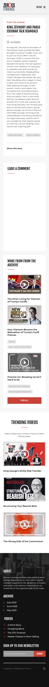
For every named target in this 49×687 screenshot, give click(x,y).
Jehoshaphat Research (20, 391)
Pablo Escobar (15, 135)
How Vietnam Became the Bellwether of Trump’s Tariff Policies (23, 332)
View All (24, 400)
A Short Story (14, 625)
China (12, 341)
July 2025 (11, 602)
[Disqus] (24, 212)
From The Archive (16, 22)
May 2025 (12, 610)
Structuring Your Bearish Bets (20, 506)
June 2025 (12, 606)
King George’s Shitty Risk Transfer (22, 471)
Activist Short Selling (19, 386)
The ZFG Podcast (16, 632)
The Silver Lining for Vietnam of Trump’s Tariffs (23, 300)
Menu (39, 7)
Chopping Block (16, 628)
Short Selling (33, 135)
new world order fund (20, 347)
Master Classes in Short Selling (23, 636)
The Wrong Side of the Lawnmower (23, 541)
